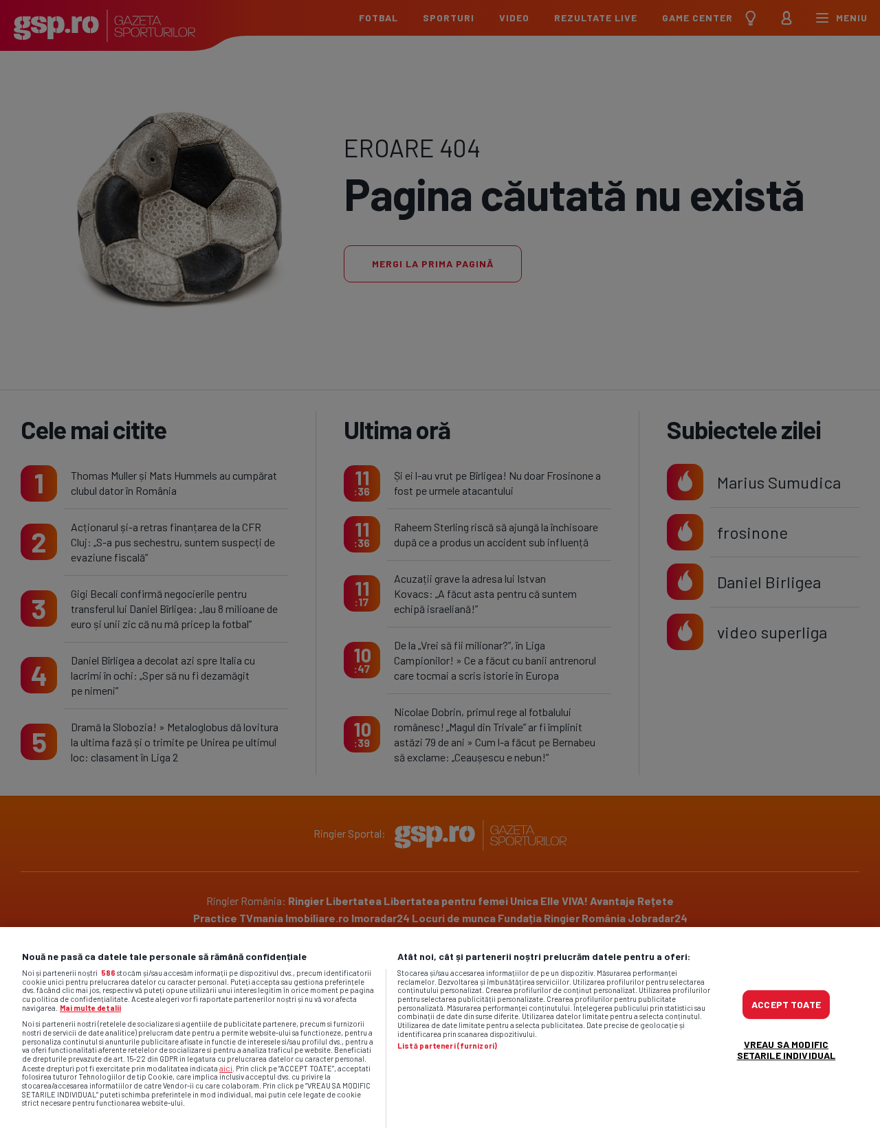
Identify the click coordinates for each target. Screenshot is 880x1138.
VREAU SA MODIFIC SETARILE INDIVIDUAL (786, 1049)
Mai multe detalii (90, 1007)
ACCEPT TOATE (786, 1003)
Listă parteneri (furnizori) (447, 1046)
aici (225, 1068)
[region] (440, 1032)
